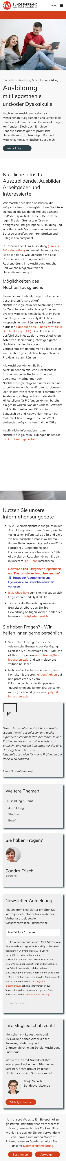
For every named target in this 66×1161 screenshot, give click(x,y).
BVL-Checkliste (18, 592)
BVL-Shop (31, 561)
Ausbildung (16, 808)
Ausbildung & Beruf (19, 801)
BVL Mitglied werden (20, 1102)
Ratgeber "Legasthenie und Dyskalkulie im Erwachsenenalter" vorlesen (31, 582)
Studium (14, 814)
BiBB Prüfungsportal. (21, 439)
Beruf (12, 820)
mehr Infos (14, 148)
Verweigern (47, 1154)
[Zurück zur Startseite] (20, 5)
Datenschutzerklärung (37, 994)
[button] (57, 5)
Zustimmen (20, 1154)
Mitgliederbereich (36, 616)
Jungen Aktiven (46, 674)
